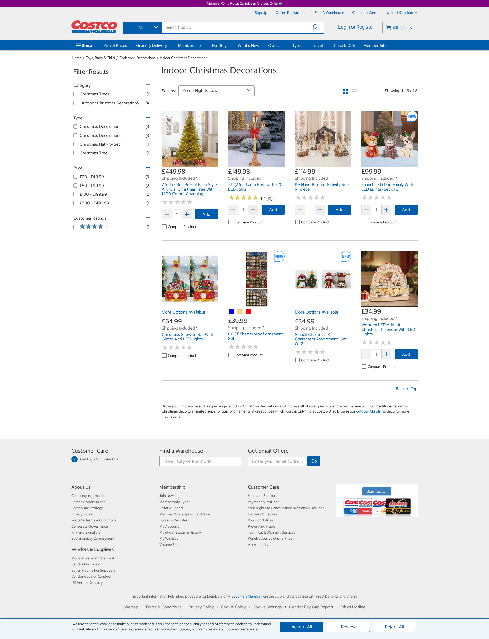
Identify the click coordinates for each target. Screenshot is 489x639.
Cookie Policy (233, 606)
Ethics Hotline (352, 606)
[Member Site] (388, 45)
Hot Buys (220, 45)
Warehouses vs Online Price (270, 538)
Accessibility (258, 544)
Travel (317, 45)
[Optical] (282, 45)
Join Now (166, 495)
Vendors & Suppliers (92, 549)
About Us (81, 487)
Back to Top (407, 388)
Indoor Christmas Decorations (183, 57)
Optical (274, 45)
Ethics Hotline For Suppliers (93, 570)
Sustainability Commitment (92, 538)
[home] (94, 26)
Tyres (297, 45)
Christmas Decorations (137, 57)
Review (348, 627)
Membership (189, 45)
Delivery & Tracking (263, 514)
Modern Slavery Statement (92, 558)
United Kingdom (400, 12)
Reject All (394, 627)
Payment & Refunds (263, 502)
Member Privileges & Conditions (185, 514)
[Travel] (324, 45)
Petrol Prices (115, 45)
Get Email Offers (268, 450)
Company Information (88, 495)
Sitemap (131, 606)
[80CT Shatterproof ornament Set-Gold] (240, 311)
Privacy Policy (82, 514)
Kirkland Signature (86, 532)
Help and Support (262, 495)
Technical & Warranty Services (271, 532)
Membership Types (175, 502)
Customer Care (89, 450)
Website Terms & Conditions (93, 520)
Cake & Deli (344, 45)
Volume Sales (170, 544)
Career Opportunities (88, 502)
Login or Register (356, 27)
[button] (318, 27)
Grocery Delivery (151, 45)
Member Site (375, 45)
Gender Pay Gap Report (311, 606)
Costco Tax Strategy (87, 508)
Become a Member (246, 596)
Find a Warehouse (181, 450)
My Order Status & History (180, 532)
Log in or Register (173, 520)
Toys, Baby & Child (100, 57)
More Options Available (183, 312)
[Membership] (202, 45)
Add (206, 214)
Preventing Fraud (261, 526)
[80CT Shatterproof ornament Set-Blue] (231, 311)
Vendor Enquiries (85, 564)
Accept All (302, 627)
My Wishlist (168, 538)
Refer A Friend (171, 508)
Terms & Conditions (163, 606)
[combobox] (142, 27)
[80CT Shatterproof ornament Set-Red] (249, 311)
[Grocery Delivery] (168, 45)
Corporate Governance (89, 526)
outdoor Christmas (371, 411)
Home (77, 57)
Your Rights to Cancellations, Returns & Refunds (286, 508)
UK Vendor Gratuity (87, 582)
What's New (248, 45)
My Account (169, 526)
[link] (190, 164)
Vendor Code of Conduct (91, 576)
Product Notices (261, 520)
